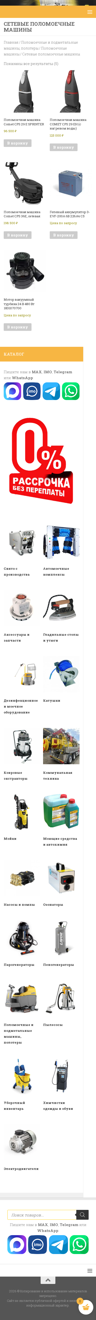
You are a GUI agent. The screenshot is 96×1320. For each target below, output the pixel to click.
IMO (48, 371)
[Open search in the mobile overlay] (48, 1215)
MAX (37, 371)
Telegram (63, 371)
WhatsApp (22, 377)
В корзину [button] (17, 143)
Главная (11, 42)
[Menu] (90, 12)
